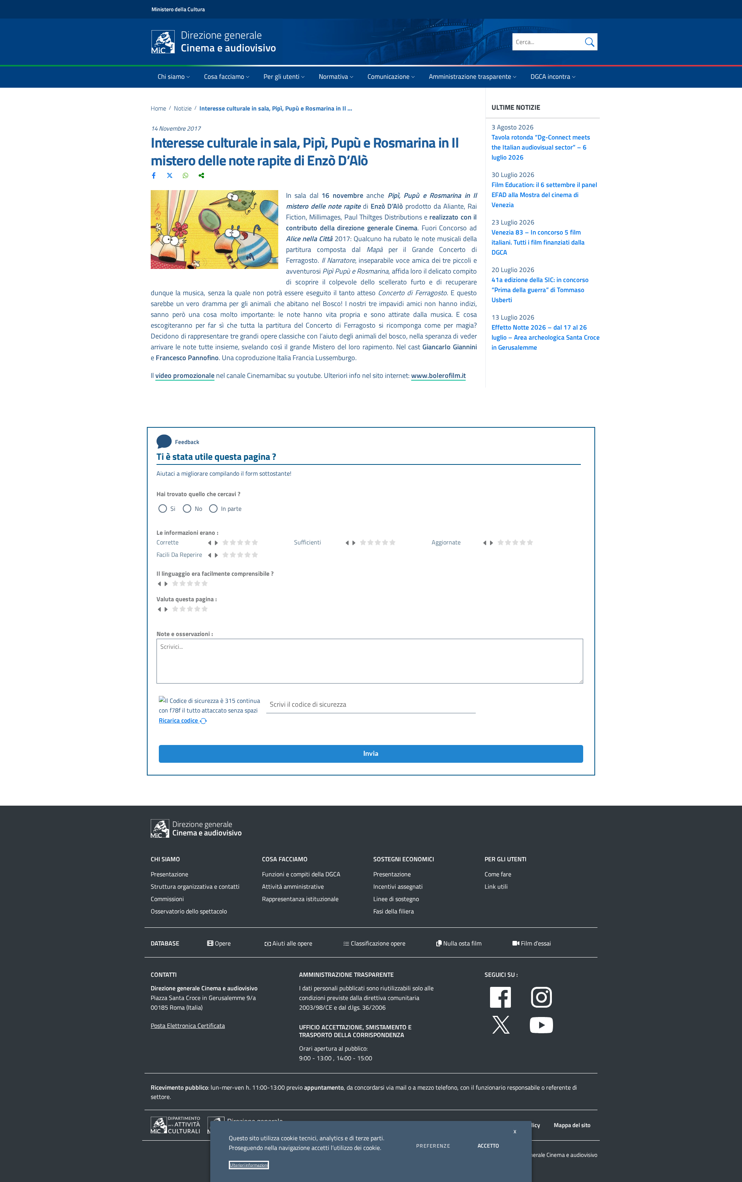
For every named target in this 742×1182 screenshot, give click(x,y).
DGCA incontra (550, 76)
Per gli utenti (282, 76)
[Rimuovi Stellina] (210, 542)
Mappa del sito (572, 1125)
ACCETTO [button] (488, 1145)
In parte (231, 508)
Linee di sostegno (396, 898)
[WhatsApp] (185, 175)
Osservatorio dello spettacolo (189, 911)
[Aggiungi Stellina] (216, 542)
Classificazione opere (377, 943)
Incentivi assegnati (398, 886)
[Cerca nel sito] (589, 42)
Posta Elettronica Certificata (188, 1025)
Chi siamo (171, 76)
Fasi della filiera (393, 911)
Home (158, 108)
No (198, 508)
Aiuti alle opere (291, 943)
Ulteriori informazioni (249, 1165)
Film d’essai (535, 943)
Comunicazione (389, 76)
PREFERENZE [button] (433, 1146)
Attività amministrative (293, 886)
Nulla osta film (462, 943)
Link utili (496, 886)
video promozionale (184, 375)
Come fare (498, 874)
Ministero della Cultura (178, 9)
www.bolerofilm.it (438, 375)
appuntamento (324, 1087)
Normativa (333, 76)
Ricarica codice (179, 720)
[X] (169, 175)
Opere (222, 943)
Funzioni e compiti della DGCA (301, 874)
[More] (201, 175)
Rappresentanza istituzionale (300, 898)
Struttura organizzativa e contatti (195, 886)
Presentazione (169, 874)
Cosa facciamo (224, 76)
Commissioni (167, 898)
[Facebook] (154, 175)
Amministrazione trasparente (470, 76)
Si (172, 508)
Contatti (164, 974)
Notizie (183, 108)
